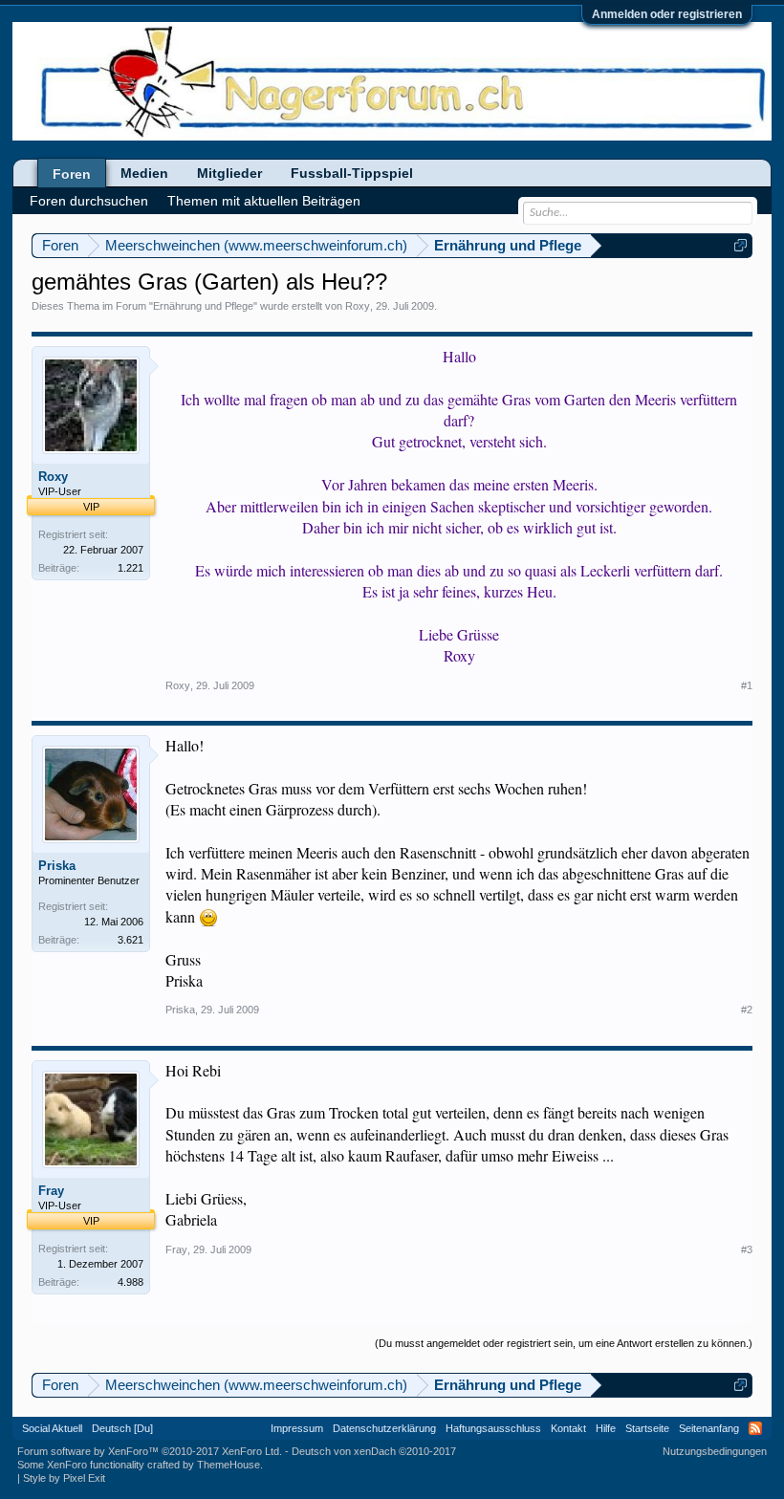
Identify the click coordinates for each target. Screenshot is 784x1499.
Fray (51, 1191)
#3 (746, 1249)
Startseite (647, 1428)
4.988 (130, 1282)
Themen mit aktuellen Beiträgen (263, 200)
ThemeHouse (228, 1464)
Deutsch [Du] (122, 1428)
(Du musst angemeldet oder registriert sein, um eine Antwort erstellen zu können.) (563, 1343)
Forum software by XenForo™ (149, 1451)
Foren (72, 174)
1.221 (130, 568)
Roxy (357, 306)
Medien (144, 173)
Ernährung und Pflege (203, 306)
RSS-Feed (755, 1428)
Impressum (297, 1428)
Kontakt (568, 1428)
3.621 (130, 939)
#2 (746, 1009)
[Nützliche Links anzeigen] (740, 245)
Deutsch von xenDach (374, 1451)
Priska (57, 865)
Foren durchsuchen (89, 200)
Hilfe (606, 1428)
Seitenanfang (709, 1428)
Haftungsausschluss (493, 1428)
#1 (746, 685)
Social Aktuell (52, 1428)
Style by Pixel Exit (64, 1478)
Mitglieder (229, 173)
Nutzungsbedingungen (715, 1451)
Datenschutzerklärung (384, 1428)
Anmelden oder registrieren (667, 14)
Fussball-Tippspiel (352, 173)
